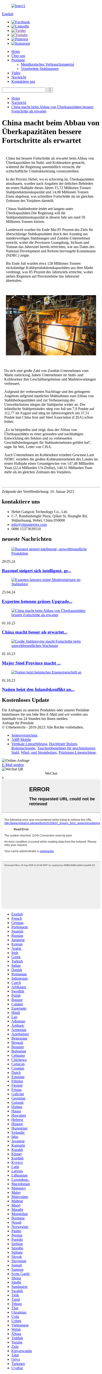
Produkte (18, 60)
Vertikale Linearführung (29, 744)
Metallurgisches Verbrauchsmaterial (47, 64)
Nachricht (18, 77)
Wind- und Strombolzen (39, 752)
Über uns (18, 56)
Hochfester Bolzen (63, 744)
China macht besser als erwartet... (34, 632)
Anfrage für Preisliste (18, 723)
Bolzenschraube (23, 748)
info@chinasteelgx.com (29, 525)
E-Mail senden (13, 765)
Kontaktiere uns (23, 81)
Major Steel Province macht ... (31, 662)
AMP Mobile (21, 740)
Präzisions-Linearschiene (77, 752)
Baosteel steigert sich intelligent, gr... (36, 570)
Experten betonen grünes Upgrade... (37, 601)
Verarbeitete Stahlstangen (40, 69)
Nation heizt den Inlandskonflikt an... (38, 689)
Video (15, 73)
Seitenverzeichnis (24, 735)
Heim (15, 51)
